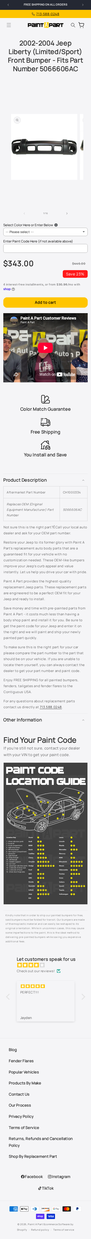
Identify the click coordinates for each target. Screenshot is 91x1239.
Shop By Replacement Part (33, 1156)
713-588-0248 (47, 14)
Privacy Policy (21, 1116)
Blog (13, 1049)
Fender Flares (21, 1060)
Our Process (20, 1105)
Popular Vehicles (24, 1072)
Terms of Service (24, 1127)
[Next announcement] (83, 5)
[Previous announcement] (8, 5)
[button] (9, 25)
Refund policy (40, 1229)
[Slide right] (66, 213)
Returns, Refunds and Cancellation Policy (41, 1142)
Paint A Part (35, 1224)
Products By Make (25, 1082)
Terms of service (63, 1229)
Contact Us (19, 1094)
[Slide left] (24, 213)
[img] (48, 965)
